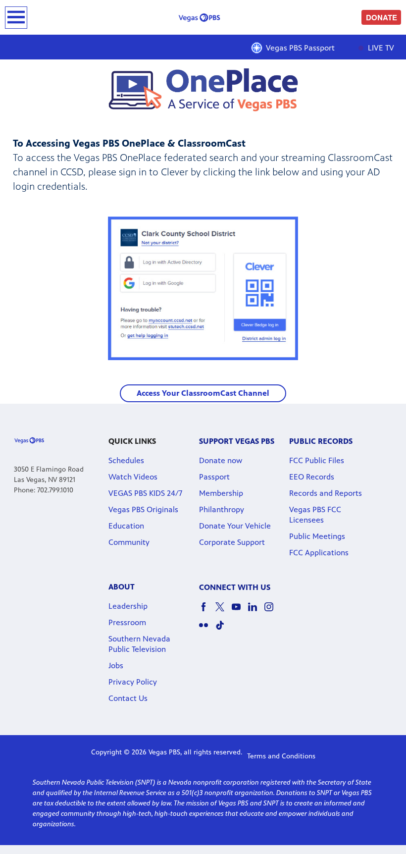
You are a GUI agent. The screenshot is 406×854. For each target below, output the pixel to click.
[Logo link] (29, 439)
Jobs (115, 665)
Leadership (128, 606)
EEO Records (311, 476)
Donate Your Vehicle (235, 526)
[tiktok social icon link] (223, 630)
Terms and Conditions (281, 756)
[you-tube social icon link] (240, 611)
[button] (203, 393)
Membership (221, 493)
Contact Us (128, 698)
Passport (214, 476)
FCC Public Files (316, 460)
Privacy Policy (132, 682)
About (121, 586)
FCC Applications (319, 552)
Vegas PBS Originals (143, 509)
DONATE (381, 17)
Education (126, 526)
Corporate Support (232, 542)
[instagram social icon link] (272, 611)
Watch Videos (132, 476)
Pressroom (127, 622)
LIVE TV (380, 48)
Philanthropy (221, 509)
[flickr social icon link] (207, 630)
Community (129, 542)
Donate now (220, 460)
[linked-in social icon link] (256, 611)
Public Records (321, 441)
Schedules (126, 460)
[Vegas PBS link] (203, 17)
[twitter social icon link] (223, 611)
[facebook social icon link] (207, 611)
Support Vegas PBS (236, 441)
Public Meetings (317, 536)
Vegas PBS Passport (300, 48)
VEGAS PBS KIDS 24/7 (145, 493)
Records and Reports (325, 493)
